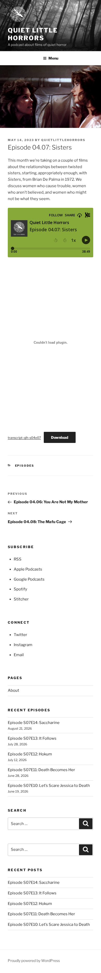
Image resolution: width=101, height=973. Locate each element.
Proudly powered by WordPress (34, 960)
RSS (17, 559)
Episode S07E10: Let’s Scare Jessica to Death (49, 785)
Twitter (20, 634)
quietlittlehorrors (63, 140)
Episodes (24, 465)
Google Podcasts (29, 579)
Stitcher (21, 599)
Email (19, 655)
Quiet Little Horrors (33, 34)
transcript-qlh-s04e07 (24, 438)
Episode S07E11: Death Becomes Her (41, 770)
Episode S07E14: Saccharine (34, 722)
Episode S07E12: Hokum (30, 754)
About (13, 690)
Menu (53, 58)
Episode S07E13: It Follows (32, 738)
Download (59, 437)
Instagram (23, 644)
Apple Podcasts (28, 569)
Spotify (20, 589)
